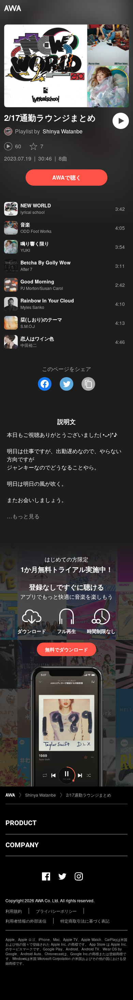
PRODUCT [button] (20, 823)
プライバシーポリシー (56, 911)
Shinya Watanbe (63, 131)
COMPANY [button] (22, 845)
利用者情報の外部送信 (25, 921)
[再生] (121, 121)
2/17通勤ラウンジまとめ (88, 795)
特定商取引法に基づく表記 (84, 921)
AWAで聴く (66, 177)
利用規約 (13, 911)
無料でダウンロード (66, 649)
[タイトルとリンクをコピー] (88, 384)
